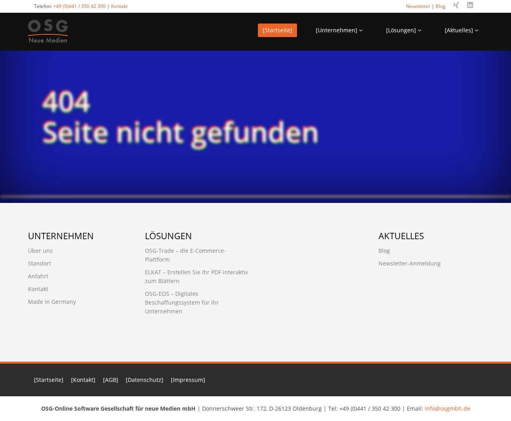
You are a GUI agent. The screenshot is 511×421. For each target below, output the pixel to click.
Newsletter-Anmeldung (409, 263)
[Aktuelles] (460, 30)
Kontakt (119, 6)
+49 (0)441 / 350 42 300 (79, 6)
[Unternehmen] (337, 30)
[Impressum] (188, 380)
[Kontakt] (83, 380)
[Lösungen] (402, 30)
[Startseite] (277, 30)
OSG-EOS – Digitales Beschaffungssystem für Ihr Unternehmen (182, 302)
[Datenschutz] (144, 380)
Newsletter (418, 6)
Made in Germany (52, 301)
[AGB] (110, 380)
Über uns (40, 250)
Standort (39, 263)
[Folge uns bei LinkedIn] (470, 5)
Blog (441, 6)
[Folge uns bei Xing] (456, 5)
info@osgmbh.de (447, 408)
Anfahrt (38, 276)
